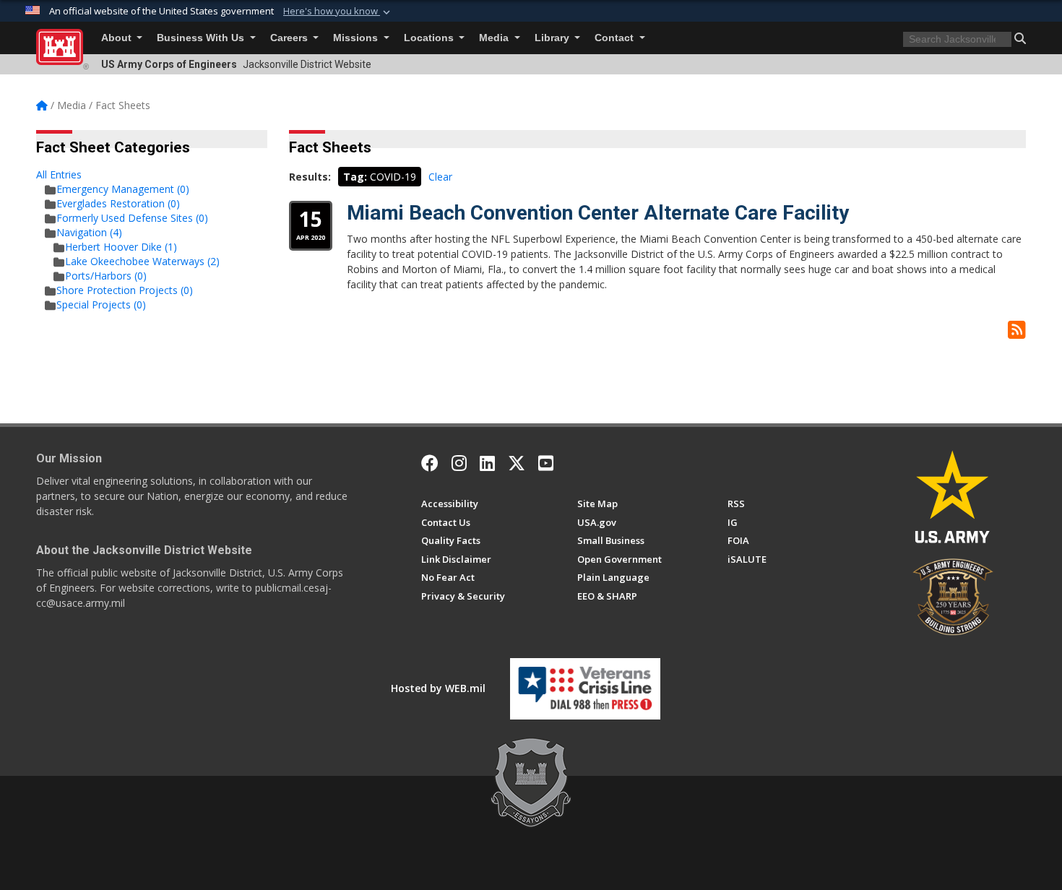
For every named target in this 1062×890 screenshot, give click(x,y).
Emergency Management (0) (122, 189)
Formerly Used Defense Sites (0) (132, 218)
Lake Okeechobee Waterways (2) (142, 261)
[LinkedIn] (487, 463)
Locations (430, 38)
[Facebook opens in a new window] (430, 463)
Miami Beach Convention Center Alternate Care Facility (598, 213)
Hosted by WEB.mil (438, 688)
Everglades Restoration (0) (118, 203)
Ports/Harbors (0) (106, 275)
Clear (440, 176)
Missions (357, 38)
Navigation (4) (89, 232)
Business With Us (202, 38)
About (117, 38)
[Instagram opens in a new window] (459, 463)
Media (495, 38)
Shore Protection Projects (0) (124, 290)
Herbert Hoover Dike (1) (121, 247)
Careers (290, 38)
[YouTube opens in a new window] (545, 463)
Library (553, 38)
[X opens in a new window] (516, 463)
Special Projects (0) (101, 304)
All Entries (59, 174)
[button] (338, 11)
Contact (615, 38)
